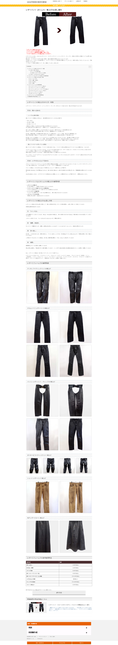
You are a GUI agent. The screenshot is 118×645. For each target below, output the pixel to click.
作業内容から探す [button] (56, 1)
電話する (81, 642)
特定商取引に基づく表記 (31, 636)
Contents (29, 66)
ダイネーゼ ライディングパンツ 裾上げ (38, 90)
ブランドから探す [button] (68, 1)
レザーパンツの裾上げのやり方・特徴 (36, 68)
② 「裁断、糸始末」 (34, 80)
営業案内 (85, 1)
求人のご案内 (52, 636)
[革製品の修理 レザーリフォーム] (37, 1)
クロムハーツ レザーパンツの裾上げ (37, 87)
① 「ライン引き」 (34, 78)
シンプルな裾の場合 (36, 71)
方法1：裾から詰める (34, 70)
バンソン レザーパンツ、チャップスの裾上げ (39, 89)
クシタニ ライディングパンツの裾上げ (38, 86)
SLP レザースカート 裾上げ (36, 93)
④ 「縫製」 (32, 83)
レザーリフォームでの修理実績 (35, 84)
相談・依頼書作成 (40, 642)
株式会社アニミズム (30, 638)
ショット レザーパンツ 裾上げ (36, 92)
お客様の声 (78, 1)
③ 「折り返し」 (33, 81)
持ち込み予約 (62, 642)
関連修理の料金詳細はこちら (34, 96)
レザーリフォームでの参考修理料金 (36, 95)
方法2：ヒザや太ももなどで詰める (37, 74)
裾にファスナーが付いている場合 (39, 72)
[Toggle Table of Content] (89, 67)
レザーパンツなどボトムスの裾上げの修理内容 (38, 75)
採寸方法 (59, 592)
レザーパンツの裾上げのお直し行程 (36, 77)
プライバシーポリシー (43, 636)
